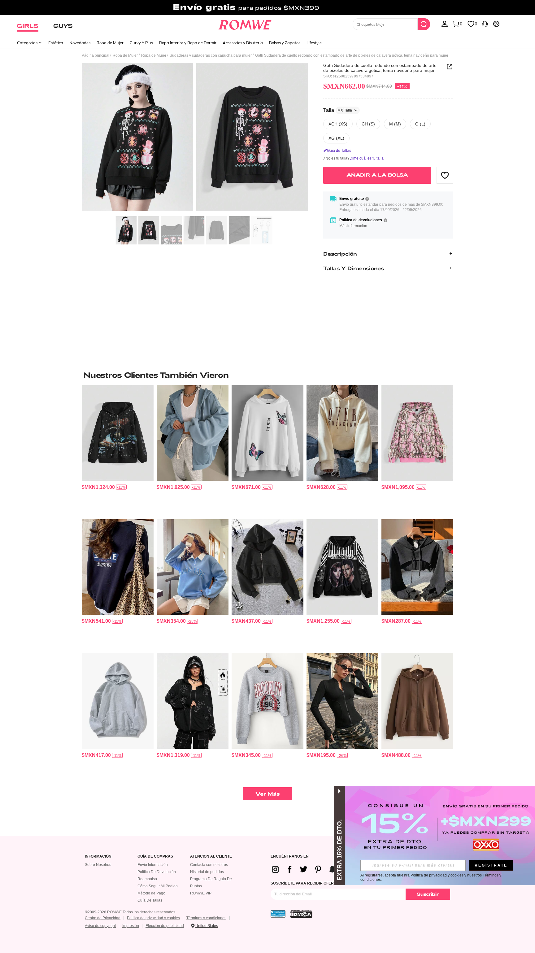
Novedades (79, 42)
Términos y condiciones (206, 918)
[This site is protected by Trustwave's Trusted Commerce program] (278, 914)
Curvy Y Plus (141, 42)
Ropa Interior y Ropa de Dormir (187, 42)
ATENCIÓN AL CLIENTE (211, 856)
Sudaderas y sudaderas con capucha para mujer (211, 55)
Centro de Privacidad (102, 918)
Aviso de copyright (100, 926)
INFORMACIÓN (98, 856)
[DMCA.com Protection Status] (301, 914)
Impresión (130, 926)
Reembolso (147, 879)
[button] (445, 175)
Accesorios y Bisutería (243, 42)
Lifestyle (314, 42)
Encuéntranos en (290, 856)
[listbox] (444, 23)
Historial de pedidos (207, 872)
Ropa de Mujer (110, 42)
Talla (337, 109)
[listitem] (118, 449)
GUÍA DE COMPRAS (155, 856)
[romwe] (245, 23)
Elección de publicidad (165, 926)
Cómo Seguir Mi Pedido (157, 886)
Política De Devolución (156, 872)
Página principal (95, 55)
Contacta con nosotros (209, 865)
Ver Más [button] (267, 794)
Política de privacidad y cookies (153, 918)
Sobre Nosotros (98, 865)
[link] (267, 7)
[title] (267, 375)
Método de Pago (151, 893)
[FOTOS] (195, 138)
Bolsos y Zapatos (284, 42)
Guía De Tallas (149, 900)
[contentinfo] (98, 487)
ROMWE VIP (200, 893)
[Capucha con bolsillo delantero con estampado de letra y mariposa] (267, 433)
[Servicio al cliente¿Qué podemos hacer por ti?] (485, 23)
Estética (55, 42)
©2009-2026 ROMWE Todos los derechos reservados (130, 912)
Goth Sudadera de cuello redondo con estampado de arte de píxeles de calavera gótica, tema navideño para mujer (380, 68)
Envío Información (152, 865)
